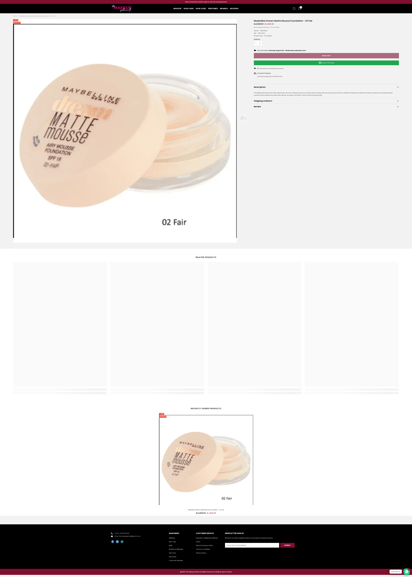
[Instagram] (117, 541)
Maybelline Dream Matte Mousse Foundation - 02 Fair (206, 510)
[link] (60, 389)
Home (15, 16)
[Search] (294, 8)
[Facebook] (112, 541)
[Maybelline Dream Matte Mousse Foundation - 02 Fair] (206, 460)
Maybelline (263, 31)
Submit (287, 545)
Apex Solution (227, 572)
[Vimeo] (122, 541)
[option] (206, 2)
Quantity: (257, 39)
